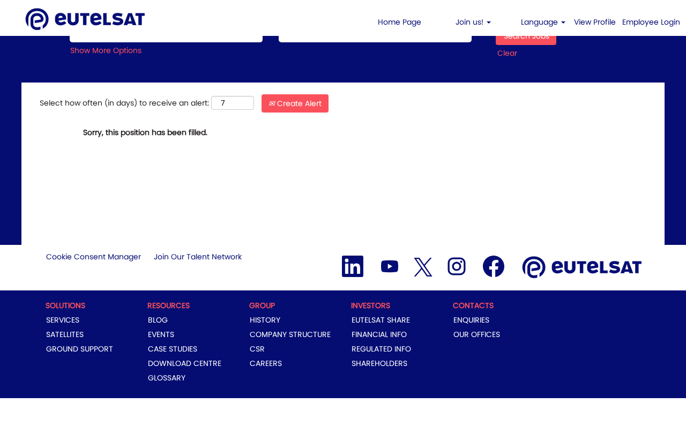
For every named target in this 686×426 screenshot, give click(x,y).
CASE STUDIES (172, 349)
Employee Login (651, 22)
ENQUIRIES (471, 320)
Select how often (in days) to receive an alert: (124, 103)
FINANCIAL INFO (379, 334)
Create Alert (298, 103)
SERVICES (62, 320)
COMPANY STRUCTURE (290, 334)
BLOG (158, 320)
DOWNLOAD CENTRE (184, 363)
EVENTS (161, 334)
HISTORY (265, 320)
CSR (257, 349)
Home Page (399, 22)
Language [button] (540, 22)
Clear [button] (507, 53)
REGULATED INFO (381, 349)
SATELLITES (65, 334)
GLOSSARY (166, 377)
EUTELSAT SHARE (381, 320)
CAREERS (266, 363)
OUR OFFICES (476, 334)
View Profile (595, 22)
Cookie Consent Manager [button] (93, 256)
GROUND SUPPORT (79, 349)
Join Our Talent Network (198, 256)
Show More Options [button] (105, 50)
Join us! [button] (471, 22)
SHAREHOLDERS (379, 363)
